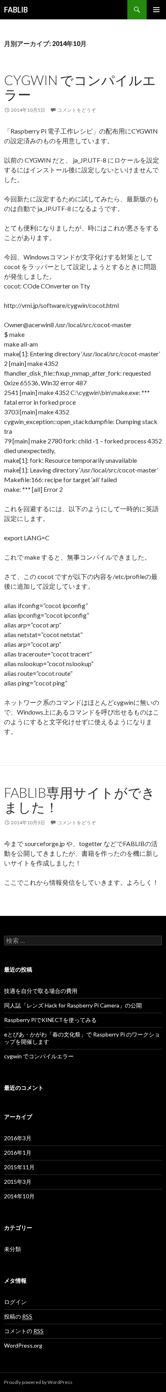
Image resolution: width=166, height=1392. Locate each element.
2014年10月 (19, 1196)
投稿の (18, 1316)
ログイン (15, 1301)
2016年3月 (17, 1138)
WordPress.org (23, 1345)
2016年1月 (17, 1152)
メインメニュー (156, 9)
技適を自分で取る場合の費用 (40, 990)
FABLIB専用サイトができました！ (79, 799)
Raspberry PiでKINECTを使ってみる (50, 1019)
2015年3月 (17, 1181)
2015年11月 (19, 1167)
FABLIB (16, 9)
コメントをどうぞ (76, 110)
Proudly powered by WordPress (38, 1382)
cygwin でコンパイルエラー (80, 87)
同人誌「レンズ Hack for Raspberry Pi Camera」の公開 (73, 1005)
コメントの (24, 1330)
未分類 (12, 1249)
